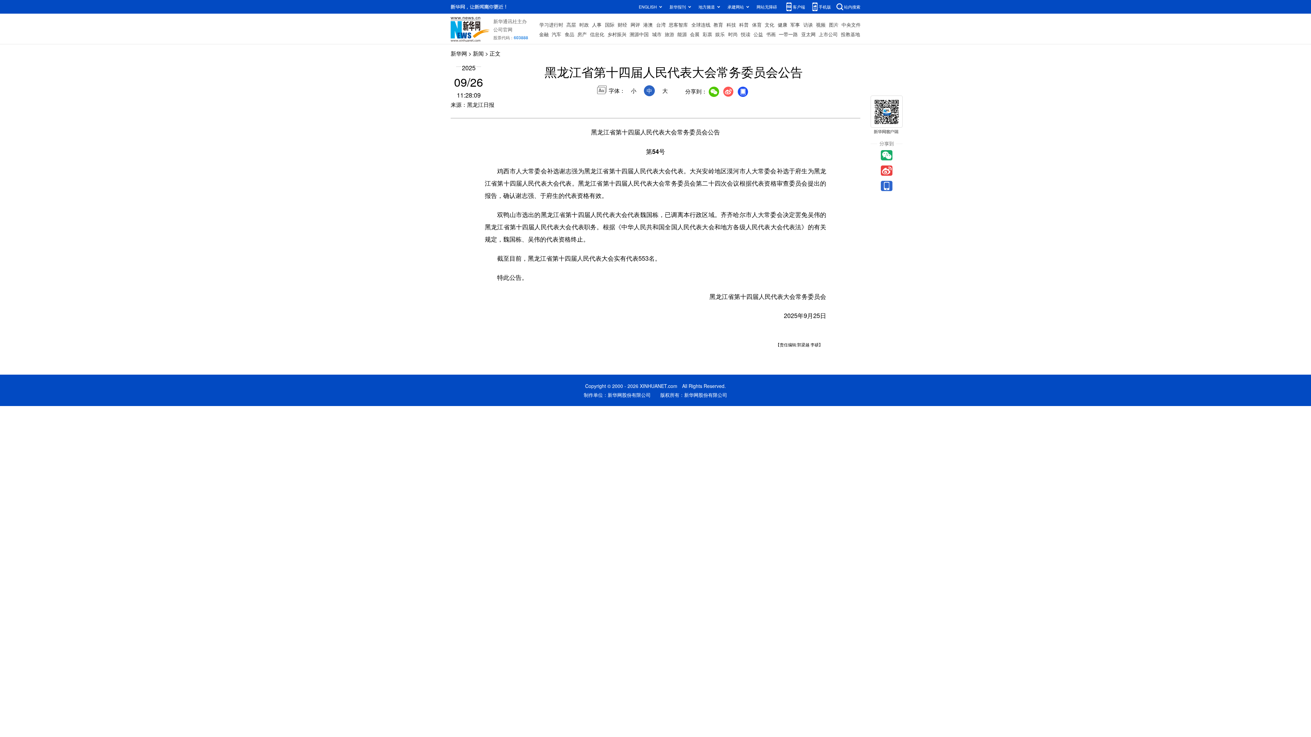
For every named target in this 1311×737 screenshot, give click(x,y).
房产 (582, 34)
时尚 (733, 34)
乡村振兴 (616, 34)
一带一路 (788, 34)
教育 (718, 24)
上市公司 (828, 34)
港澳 (648, 24)
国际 (610, 24)
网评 (635, 24)
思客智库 (678, 24)
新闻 (478, 53)
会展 (695, 34)
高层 (571, 24)
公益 (758, 34)
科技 (731, 24)
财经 (622, 24)
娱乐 (720, 34)
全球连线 (700, 24)
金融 (544, 34)
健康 (782, 24)
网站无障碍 (767, 7)
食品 (569, 34)
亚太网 (808, 34)
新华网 (459, 53)
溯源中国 (639, 34)
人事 (597, 24)
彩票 (707, 34)
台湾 (661, 24)
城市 (657, 34)
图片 (833, 24)
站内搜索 (852, 7)
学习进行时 (551, 24)
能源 (682, 34)
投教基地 (850, 34)
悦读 (745, 34)
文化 (769, 24)
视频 (821, 24)
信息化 (597, 34)
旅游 (669, 34)
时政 (584, 24)
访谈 (808, 24)
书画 (771, 34)
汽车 (556, 34)
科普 (744, 24)
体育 (757, 24)
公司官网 (502, 29)
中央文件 (851, 24)
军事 (795, 24)
